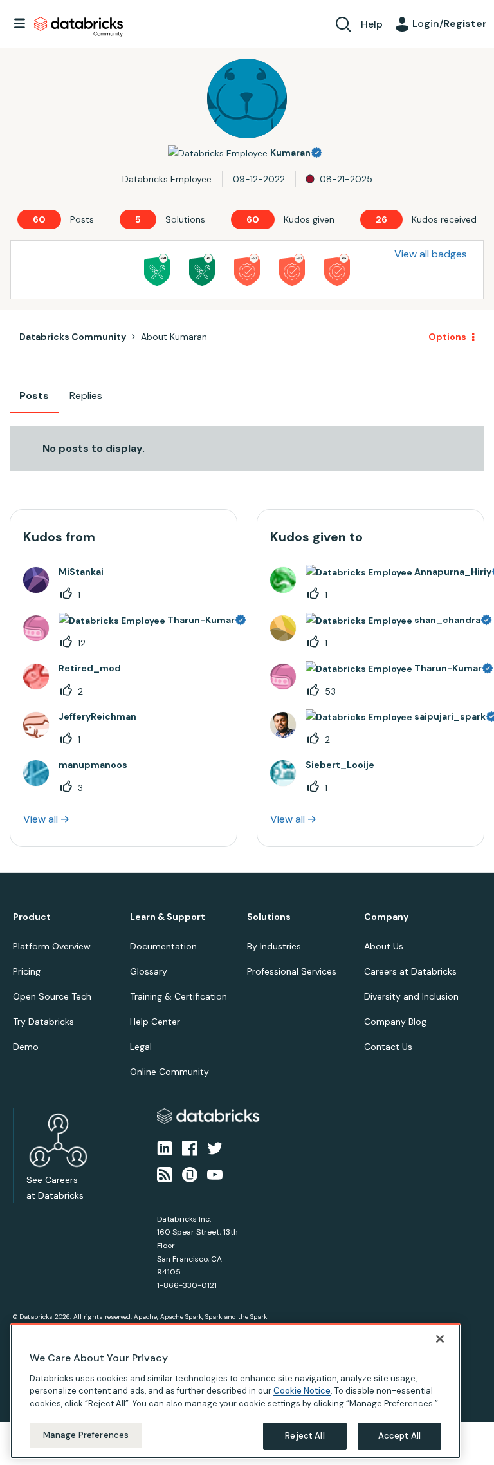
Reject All (304, 1435)
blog (219, 748)
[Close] (440, 1339)
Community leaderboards (186, 702)
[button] (463, 654)
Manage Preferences (86, 1435)
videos (257, 748)
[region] (235, 1391)
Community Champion (357, 702)
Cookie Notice (302, 1390)
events (182, 717)
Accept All (399, 1435)
